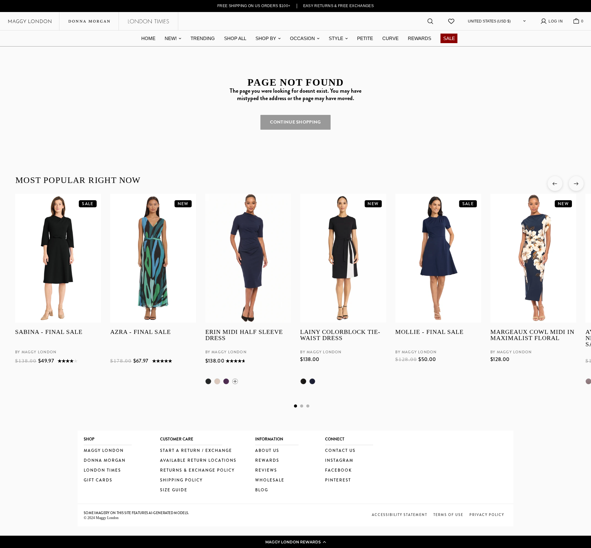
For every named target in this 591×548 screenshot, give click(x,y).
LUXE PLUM (226, 381)
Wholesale (269, 480)
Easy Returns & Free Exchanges (338, 6)
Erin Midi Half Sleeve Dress (244, 335)
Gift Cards (98, 480)
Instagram (339, 460)
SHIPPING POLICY (181, 480)
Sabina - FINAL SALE (48, 332)
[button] (295, 542)
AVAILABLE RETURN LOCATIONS (198, 460)
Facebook (338, 470)
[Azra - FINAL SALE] (153, 258)
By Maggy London (35, 352)
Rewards (267, 460)
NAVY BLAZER (312, 381)
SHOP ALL (235, 38)
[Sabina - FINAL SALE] (58, 258)
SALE (449, 38)
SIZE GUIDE (173, 490)
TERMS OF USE (448, 514)
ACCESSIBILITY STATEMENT (399, 514)
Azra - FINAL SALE (140, 332)
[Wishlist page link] (451, 21)
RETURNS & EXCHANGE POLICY (197, 470)
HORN (217, 381)
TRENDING (203, 38)
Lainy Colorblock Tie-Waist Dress (340, 335)
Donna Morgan (105, 460)
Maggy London (104, 450)
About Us (267, 450)
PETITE (365, 38)
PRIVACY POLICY (486, 514)
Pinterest (338, 480)
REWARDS (419, 38)
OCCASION (302, 38)
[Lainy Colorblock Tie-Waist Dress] (343, 258)
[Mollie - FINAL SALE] (438, 258)
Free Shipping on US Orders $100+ (254, 6)
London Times (102, 470)
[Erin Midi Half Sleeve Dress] (248, 258)
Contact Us (340, 450)
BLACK (208, 381)
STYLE (336, 38)
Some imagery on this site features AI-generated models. (136, 512)
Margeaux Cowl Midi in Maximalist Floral (532, 335)
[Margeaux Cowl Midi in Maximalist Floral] (533, 258)
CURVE (390, 38)
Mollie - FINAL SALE (429, 332)
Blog (261, 490)
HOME (148, 38)
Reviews (266, 470)
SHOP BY (265, 38)
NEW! (171, 38)
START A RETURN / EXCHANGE (196, 450)
